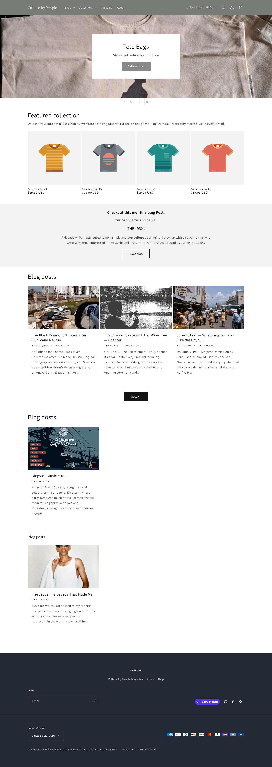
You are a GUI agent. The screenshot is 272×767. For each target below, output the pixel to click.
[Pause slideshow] (147, 101)
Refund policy (129, 749)
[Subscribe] (94, 700)
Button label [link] (136, 66)
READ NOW (136, 254)
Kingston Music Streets (50, 475)
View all (136, 397)
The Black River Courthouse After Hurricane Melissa (59, 337)
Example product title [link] (38, 189)
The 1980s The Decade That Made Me (62, 594)
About (150, 679)
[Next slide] (139, 101)
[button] (69, 7)
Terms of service (148, 749)
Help (161, 679)
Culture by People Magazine (125, 679)
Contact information (108, 749)
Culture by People (45, 749)
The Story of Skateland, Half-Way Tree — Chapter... (135, 337)
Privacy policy (87, 749)
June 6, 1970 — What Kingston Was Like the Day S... (205, 337)
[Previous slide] (124, 101)
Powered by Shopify (65, 749)
